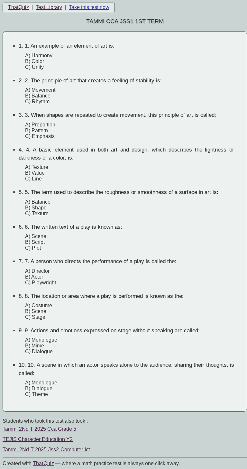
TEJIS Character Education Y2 (38, 439)
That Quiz (43, 463)
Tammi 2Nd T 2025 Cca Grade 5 (39, 429)
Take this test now (89, 7)
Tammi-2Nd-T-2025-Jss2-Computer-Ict (46, 449)
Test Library (49, 7)
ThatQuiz (18, 7)
